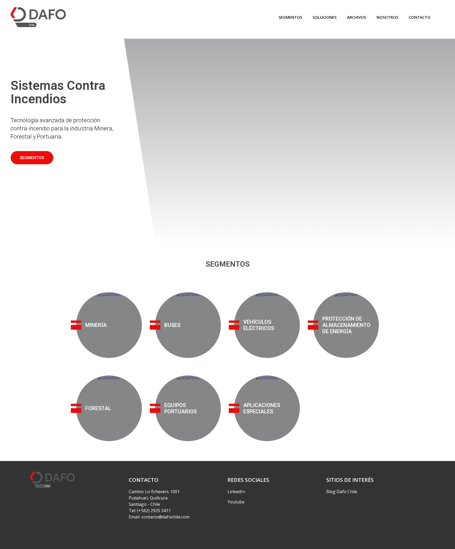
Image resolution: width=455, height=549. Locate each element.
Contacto (420, 17)
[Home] (38, 17)
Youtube (236, 502)
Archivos (356, 17)
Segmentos (290, 17)
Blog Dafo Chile (341, 491)
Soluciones (325, 17)
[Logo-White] (52, 480)
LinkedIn (236, 491)
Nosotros (387, 17)
